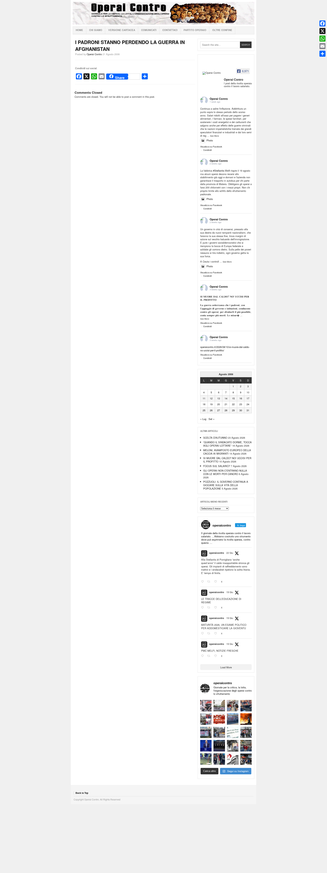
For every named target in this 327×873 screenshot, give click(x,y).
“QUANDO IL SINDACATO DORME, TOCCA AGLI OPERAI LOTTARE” (227, 443)
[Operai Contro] (212, 73)
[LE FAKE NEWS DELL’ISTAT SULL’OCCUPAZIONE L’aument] (232, 759)
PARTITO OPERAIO (195, 30)
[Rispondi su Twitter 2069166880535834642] (203, 582)
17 (248, 398)
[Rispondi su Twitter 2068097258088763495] (203, 608)
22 (233, 404)
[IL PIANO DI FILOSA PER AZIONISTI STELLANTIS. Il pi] (219, 745)
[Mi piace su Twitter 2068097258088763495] (216, 608)
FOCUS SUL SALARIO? (216, 466)
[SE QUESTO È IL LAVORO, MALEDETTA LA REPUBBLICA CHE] (232, 732)
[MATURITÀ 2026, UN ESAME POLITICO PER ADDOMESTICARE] (232, 705)
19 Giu (229, 592)
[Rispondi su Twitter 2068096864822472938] (203, 656)
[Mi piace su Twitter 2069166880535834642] (216, 582)
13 (218, 398)
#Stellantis (218, 170)
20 (218, 404)
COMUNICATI (148, 30)
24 (248, 404)
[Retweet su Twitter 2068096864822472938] (209, 656)
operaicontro (216, 553)
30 (240, 410)
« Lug (203, 419)
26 (211, 410)
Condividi (207, 149)
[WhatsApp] (322, 38)
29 (233, 410)
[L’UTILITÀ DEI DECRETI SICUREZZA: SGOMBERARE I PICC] (219, 759)
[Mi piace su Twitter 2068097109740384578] (216, 633)
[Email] (322, 46)
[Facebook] (322, 23)
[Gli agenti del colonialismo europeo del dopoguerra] (232, 745)
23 (240, 404)
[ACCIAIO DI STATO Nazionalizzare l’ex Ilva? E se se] (246, 719)
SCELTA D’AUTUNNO (215, 437)
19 (211, 404)
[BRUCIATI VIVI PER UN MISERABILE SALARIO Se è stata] (246, 732)
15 (233, 398)
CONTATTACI (170, 30)
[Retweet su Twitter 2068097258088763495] (209, 608)
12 (211, 398)
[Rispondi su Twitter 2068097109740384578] (203, 633)
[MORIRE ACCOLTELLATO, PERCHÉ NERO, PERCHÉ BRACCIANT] (206, 759)
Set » (211, 419)
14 (226, 398)
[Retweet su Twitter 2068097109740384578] (209, 633)
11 (204, 398)
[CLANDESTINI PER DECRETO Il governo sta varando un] (206, 732)
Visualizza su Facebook (211, 146)
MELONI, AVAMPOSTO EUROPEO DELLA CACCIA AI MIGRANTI (227, 451)
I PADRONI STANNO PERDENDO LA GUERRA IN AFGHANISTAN (130, 45)
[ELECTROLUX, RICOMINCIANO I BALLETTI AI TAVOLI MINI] (246, 759)
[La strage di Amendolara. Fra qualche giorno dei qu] (219, 732)
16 (240, 398)
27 (218, 410)
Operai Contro (163, 13)
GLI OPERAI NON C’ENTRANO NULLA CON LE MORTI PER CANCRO (225, 472)
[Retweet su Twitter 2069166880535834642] (209, 582)
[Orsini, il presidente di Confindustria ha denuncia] (206, 745)
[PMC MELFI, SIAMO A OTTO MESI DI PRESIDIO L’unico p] (232, 719)
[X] (322, 31)
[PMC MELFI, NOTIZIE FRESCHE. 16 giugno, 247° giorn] (246, 705)
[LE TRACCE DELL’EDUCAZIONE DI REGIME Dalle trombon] (219, 705)
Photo (209, 140)
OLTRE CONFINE (222, 30)
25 (204, 410)
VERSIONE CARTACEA (121, 30)
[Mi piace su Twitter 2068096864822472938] (216, 656)
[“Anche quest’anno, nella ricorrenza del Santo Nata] (206, 705)
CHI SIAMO (95, 30)
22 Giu (229, 552)
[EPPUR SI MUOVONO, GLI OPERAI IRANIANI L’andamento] (206, 719)
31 (248, 410)
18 (204, 404)
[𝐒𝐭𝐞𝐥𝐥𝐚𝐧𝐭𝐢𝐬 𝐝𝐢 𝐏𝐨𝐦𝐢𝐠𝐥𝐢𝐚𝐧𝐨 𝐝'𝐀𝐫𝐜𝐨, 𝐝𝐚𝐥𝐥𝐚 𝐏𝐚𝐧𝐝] (246, 745)
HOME (79, 30)
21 (226, 404)
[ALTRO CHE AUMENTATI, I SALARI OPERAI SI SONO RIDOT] (219, 719)
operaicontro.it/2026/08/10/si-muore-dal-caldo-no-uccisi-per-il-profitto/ (225, 348)
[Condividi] (322, 53)
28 (226, 410)
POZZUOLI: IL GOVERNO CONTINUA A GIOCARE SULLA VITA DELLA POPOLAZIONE (225, 485)
